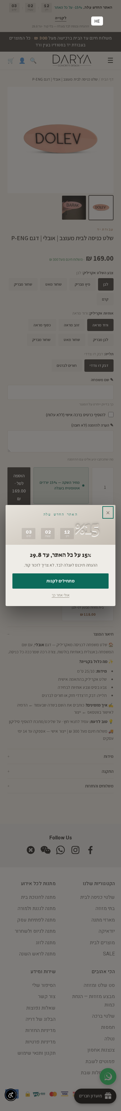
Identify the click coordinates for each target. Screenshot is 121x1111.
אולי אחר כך (60, 595)
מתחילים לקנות (60, 581)
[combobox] (97, 21)
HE (97, 21)
